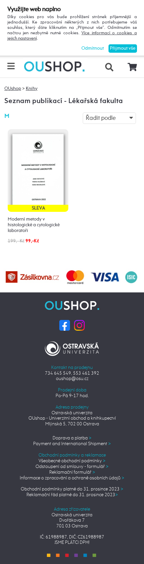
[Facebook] (64, 325)
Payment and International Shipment (72, 443)
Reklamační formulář (72, 472)
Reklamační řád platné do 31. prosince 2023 (72, 494)
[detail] (38, 170)
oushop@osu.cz (72, 378)
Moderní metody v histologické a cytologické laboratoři (34, 225)
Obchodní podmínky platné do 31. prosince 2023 (72, 489)
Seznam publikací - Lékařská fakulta (63, 101)
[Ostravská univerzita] (72, 347)
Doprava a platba (72, 438)
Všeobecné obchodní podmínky (72, 461)
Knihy (32, 88)
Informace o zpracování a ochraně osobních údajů (72, 478)
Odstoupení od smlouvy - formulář (72, 466)
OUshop (12, 88)
